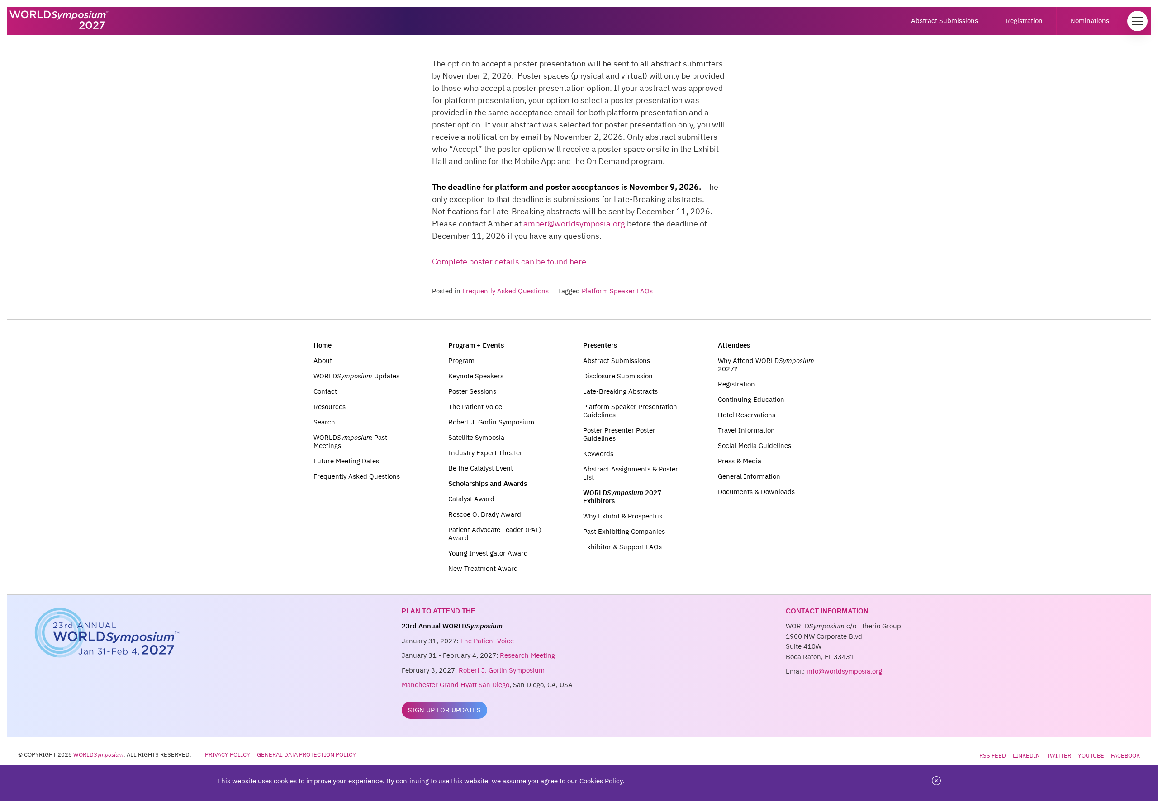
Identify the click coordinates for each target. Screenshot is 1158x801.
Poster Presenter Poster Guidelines (619, 434)
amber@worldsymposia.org (574, 223)
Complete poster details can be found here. (510, 261)
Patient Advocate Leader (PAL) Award (494, 533)
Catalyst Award (471, 499)
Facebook (1125, 755)
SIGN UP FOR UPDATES (444, 710)
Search (324, 422)
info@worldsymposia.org (844, 671)
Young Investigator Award (488, 553)
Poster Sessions (472, 391)
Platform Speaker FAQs (617, 291)
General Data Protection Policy (306, 754)
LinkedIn (1026, 755)
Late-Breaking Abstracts (620, 391)
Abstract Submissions (944, 20)
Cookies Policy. (601, 781)
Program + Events (476, 345)
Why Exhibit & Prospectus (622, 516)
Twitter (1059, 755)
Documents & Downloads (756, 491)
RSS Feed (992, 755)
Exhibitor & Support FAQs (622, 546)
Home (322, 345)
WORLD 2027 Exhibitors (622, 496)
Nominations (1089, 20)
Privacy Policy (227, 754)
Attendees (734, 345)
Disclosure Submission (618, 376)
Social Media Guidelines (754, 445)
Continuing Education (751, 399)
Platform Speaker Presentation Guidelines (630, 410)
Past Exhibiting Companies (624, 531)
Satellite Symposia (476, 437)
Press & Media (739, 461)
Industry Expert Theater (485, 452)
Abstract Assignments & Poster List (630, 473)
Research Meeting (527, 655)
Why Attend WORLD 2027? (766, 364)
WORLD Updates (356, 376)
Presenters (600, 345)
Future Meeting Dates (346, 461)
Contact (325, 391)
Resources (329, 406)
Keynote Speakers (475, 376)
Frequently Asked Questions (505, 291)
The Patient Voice (475, 406)
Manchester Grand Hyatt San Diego (455, 684)
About (322, 360)
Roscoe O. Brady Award (484, 514)
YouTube (1091, 755)
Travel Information (746, 430)
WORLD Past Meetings (350, 441)
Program (461, 360)
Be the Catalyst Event (480, 468)
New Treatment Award (483, 568)
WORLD (98, 754)
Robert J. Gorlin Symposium (491, 422)
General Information (749, 476)
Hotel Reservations (746, 414)
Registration (1024, 20)
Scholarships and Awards (487, 483)
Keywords (598, 453)
